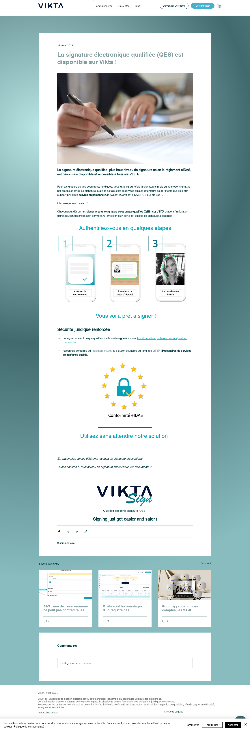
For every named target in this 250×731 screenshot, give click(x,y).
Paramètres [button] (192, 725)
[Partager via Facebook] (59, 531)
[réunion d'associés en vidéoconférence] (184, 585)
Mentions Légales (173, 711)
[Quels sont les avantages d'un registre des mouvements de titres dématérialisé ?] (125, 585)
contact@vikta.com (48, 712)
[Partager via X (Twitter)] (68, 531)
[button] (104, 6)
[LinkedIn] (219, 6)
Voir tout (206, 563)
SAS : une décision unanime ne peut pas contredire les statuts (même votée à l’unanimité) (65, 608)
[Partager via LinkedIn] (77, 531)
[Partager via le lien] (86, 531)
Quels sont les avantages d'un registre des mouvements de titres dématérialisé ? (122, 608)
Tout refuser (212, 725)
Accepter (233, 725)
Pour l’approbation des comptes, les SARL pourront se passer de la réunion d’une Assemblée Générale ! (182, 608)
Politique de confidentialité (29, 726)
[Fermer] (245, 724)
